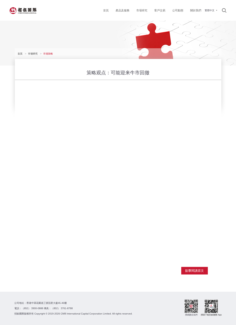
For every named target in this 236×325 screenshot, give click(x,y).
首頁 (106, 10)
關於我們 (195, 10)
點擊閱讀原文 (194, 270)
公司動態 (177, 10)
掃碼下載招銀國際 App (211, 315)
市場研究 (141, 10)
